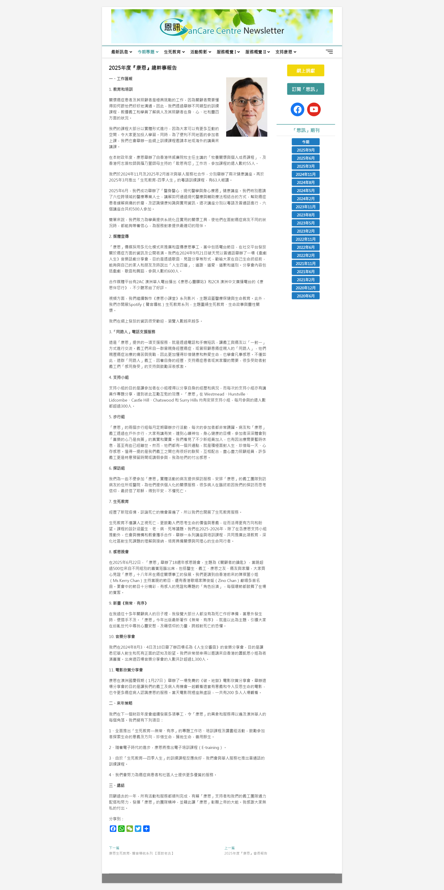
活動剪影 (198, 52)
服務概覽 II (255, 52)
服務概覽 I (226, 52)
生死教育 (172, 52)
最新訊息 (119, 52)
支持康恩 (283, 52)
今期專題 (146, 52)
